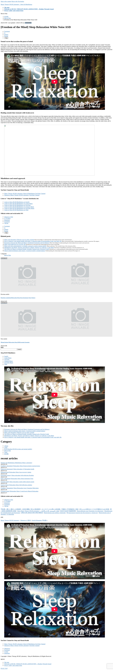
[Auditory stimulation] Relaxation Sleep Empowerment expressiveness (20, 466)
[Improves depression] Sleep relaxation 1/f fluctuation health (17, 469)
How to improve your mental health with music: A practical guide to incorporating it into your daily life (32, 241)
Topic (5, 452)
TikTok (6, 223)
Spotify (6, 356)
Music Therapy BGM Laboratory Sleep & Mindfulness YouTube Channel (24, 193)
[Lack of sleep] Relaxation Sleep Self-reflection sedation (16, 485)
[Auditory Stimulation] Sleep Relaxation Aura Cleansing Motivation (20, 488)
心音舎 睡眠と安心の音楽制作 (31, 509)
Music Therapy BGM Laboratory (10, 520)
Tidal (5, 364)
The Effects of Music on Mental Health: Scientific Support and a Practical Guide (26, 249)
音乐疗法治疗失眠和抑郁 (68, 511)
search (19, 349)
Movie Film (28, 23)
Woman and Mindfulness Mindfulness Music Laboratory (16, 462)
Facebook (7, 221)
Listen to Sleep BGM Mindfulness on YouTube (17, 205)
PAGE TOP (4, 668)
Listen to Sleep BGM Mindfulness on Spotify (17, 202)
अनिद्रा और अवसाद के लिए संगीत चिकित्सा (32, 512)
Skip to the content (6, 1)
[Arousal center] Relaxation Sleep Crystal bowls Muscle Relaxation (19, 491)
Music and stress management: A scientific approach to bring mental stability (25, 246)
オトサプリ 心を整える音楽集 (51, 509)
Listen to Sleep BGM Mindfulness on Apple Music (18, 203)
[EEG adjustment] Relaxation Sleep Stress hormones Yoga (17, 478)
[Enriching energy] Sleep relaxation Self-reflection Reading (17, 475)
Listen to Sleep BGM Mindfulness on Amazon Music (19, 207)
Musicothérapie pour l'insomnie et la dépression (90, 511)
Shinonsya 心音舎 (25, 520)
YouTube (6, 359)
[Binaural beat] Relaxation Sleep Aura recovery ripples (16, 472)
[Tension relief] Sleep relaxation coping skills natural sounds (17, 481)
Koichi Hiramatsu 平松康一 (40, 520)
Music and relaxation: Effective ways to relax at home (19, 239)
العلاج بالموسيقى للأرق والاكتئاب (49, 511)
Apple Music (7, 358)
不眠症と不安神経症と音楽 (69, 509)
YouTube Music (8, 362)
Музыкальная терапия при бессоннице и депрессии (82, 512)
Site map (6, 662)
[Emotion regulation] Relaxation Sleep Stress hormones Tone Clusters (18, 297)
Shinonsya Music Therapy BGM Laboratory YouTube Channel (21, 195)
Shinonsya (7, 648)
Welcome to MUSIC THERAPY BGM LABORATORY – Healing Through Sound (27, 664)
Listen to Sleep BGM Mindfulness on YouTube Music (19, 208)
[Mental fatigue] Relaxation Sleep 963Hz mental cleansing (15, 342)
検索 (2, 347)
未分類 (6, 454)
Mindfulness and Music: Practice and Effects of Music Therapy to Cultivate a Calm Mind (29, 247)
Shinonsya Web (8, 217)
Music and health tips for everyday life (15, 244)
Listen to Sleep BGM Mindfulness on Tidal (16, 210)
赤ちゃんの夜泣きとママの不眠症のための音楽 (94, 509)
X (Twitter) (7, 218)
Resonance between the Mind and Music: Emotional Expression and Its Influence (27, 243)
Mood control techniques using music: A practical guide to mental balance (24, 250)
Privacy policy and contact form (13, 665)
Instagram (7, 220)
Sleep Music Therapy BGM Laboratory (28, 511)
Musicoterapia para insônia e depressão (55, 512)
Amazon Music (8, 361)
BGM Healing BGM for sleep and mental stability (18, 449)
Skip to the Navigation (17, 1)
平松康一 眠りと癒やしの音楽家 (11, 509)
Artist (5, 447)
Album (6, 446)
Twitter (6, 651)
